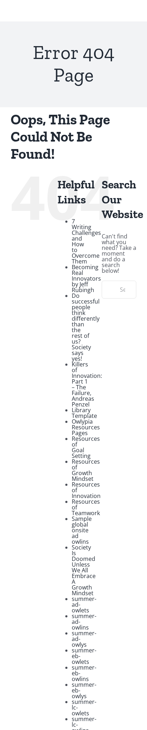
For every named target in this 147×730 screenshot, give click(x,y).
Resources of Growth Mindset (86, 470)
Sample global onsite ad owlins (82, 530)
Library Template (84, 413)
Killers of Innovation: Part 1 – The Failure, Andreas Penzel (87, 384)
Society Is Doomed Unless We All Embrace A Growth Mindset (84, 570)
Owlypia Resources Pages (86, 427)
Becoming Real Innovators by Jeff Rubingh (86, 278)
